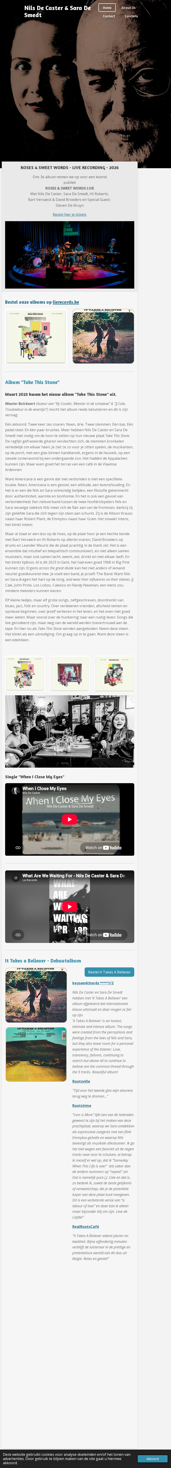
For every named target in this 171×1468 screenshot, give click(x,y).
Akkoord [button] (153, 1459)
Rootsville (81, 1081)
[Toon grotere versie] (25, 673)
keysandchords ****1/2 (93, 983)
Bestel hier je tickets (69, 214)
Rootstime (81, 1105)
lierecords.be (66, 302)
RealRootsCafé (85, 1226)
